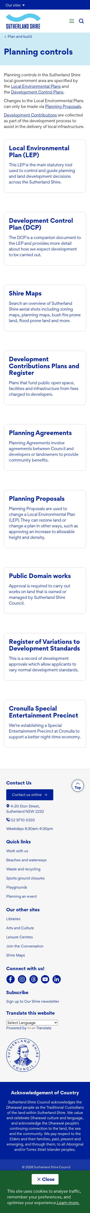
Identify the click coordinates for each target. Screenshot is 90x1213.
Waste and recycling (23, 869)
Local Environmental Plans (36, 86)
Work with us (17, 851)
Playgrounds (16, 887)
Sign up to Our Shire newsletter (32, 1001)
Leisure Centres (19, 937)
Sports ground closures (25, 878)
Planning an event (21, 896)
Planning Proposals (63, 106)
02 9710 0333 (23, 820)
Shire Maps (15, 955)
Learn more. (68, 1202)
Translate (43, 1028)
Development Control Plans (37, 92)
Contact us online (27, 794)
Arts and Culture (20, 928)
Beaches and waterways (26, 860)
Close (48, 1179)
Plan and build (20, 37)
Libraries (13, 919)
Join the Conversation (24, 946)
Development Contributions (30, 114)
